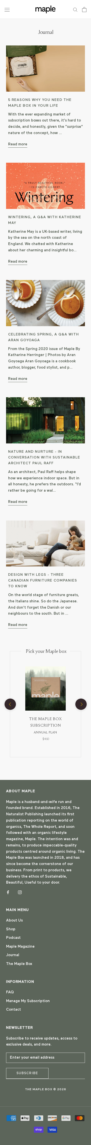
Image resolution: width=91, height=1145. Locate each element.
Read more (17, 144)
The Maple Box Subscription (45, 725)
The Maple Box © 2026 (45, 1089)
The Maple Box (19, 964)
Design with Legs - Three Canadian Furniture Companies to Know (42, 580)
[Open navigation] (7, 9)
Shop (10, 929)
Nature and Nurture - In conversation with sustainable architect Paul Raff (44, 457)
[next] (80, 704)
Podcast (13, 938)
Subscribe (27, 1073)
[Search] (75, 9)
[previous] (10, 704)
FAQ (10, 992)
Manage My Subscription (28, 1001)
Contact (13, 1010)
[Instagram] (20, 892)
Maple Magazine (20, 947)
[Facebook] (8, 892)
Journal (12, 955)
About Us (14, 921)
